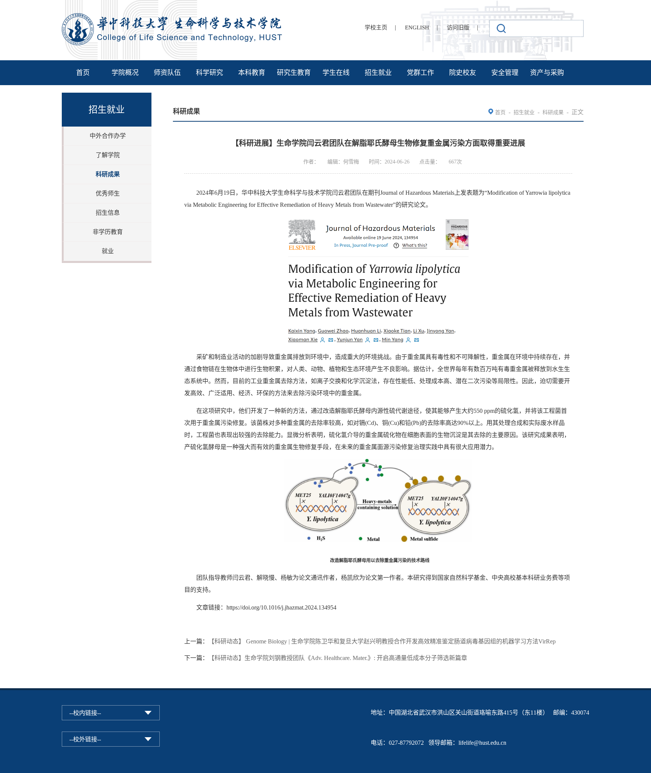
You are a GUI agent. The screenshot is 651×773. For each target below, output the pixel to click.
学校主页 (376, 27)
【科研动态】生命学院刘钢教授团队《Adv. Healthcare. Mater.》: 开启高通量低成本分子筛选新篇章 (337, 658)
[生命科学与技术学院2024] (173, 16)
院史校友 (462, 72)
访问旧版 (458, 27)
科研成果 (108, 174)
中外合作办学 (108, 136)
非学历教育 (108, 232)
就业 (108, 251)
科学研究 (209, 72)
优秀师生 (108, 193)
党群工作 (420, 72)
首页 (83, 72)
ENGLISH (417, 27)
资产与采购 (547, 72)
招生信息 (108, 212)
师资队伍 (167, 72)
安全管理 (504, 72)
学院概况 (125, 72)
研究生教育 (294, 72)
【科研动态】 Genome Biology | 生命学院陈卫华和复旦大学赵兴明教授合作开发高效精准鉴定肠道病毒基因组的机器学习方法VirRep (382, 641)
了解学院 (108, 155)
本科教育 (251, 72)
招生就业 (378, 72)
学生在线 (336, 72)
